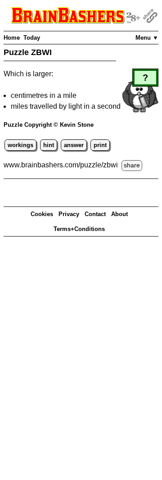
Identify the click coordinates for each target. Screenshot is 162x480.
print (100, 145)
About (119, 214)
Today (31, 37)
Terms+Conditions (79, 229)
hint (48, 145)
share (132, 165)
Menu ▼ (146, 37)
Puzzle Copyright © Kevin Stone (49, 124)
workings (20, 145)
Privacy (68, 214)
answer (74, 145)
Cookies (42, 214)
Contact (95, 214)
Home (12, 37)
